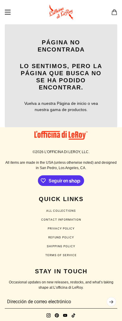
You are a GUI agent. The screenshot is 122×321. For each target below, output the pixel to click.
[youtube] (65, 315)
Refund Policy (61, 237)
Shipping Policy (61, 246)
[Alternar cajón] (8, 12)
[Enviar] (111, 301)
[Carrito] (114, 12)
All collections (61, 210)
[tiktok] (73, 315)
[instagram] (48, 315)
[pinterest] (57, 315)
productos (77, 109)
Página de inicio (71, 103)
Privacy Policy (61, 228)
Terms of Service (61, 255)
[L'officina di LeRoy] (61, 12)
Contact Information (61, 219)
